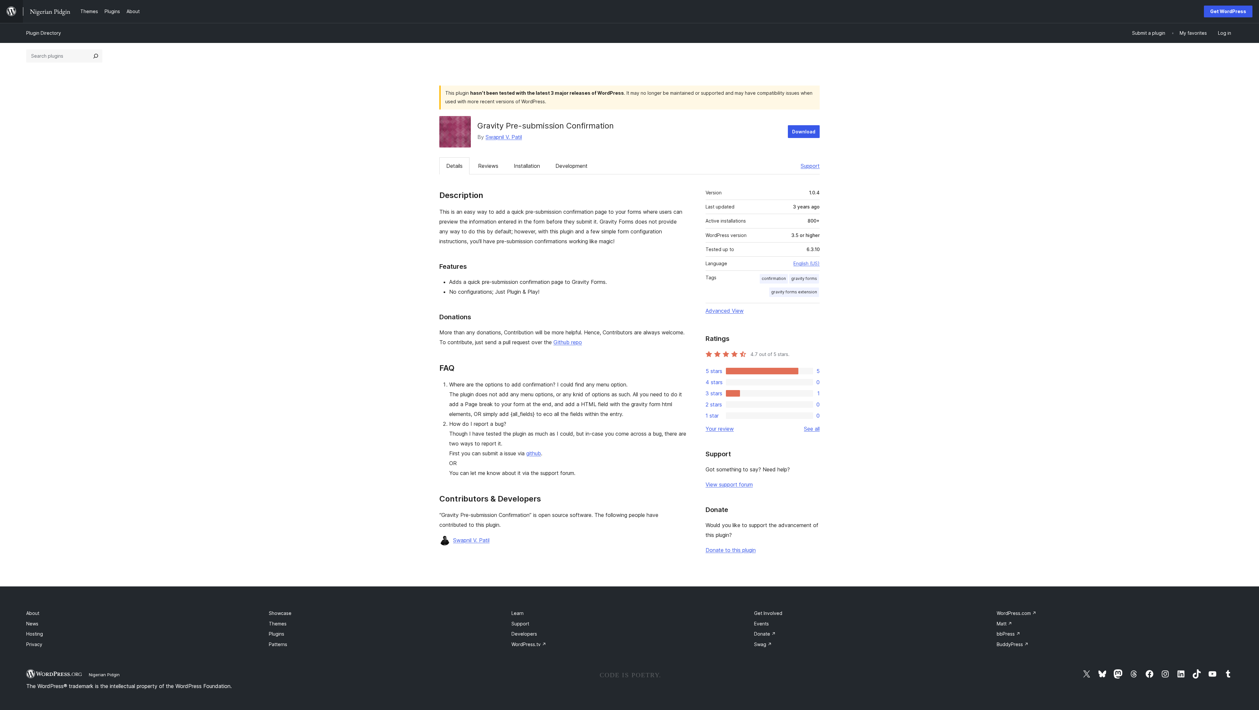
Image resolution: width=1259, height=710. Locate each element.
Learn (517, 613)
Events (761, 623)
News (32, 623)
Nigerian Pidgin (104, 674)
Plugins (276, 634)
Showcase (280, 613)
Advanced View (725, 310)
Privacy (34, 644)
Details (454, 166)
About (32, 613)
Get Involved (768, 613)
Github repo (567, 342)
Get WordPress (1228, 11)
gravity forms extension (794, 291)
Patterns (278, 644)
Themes (278, 623)
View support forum (729, 484)
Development (571, 166)
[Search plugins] (95, 56)
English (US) (806, 263)
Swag (763, 644)
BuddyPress (1013, 644)
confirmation (774, 278)
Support (810, 166)
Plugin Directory (43, 33)
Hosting (34, 634)
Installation (527, 166)
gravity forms (804, 278)
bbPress (1008, 634)
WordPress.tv (528, 644)
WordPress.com (1016, 613)
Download (803, 131)
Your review (720, 428)
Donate (765, 634)
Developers (524, 634)
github (533, 453)
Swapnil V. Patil (504, 137)
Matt (1004, 623)
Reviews (488, 166)
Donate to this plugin (731, 550)
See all (812, 428)
